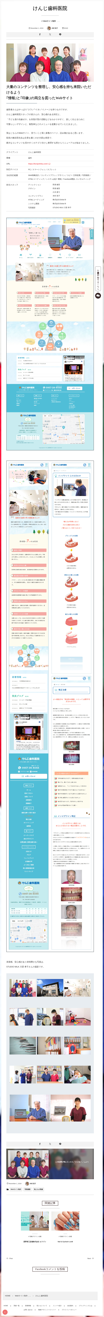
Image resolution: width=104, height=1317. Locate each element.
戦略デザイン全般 (35, 1236)
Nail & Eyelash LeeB (65, 1242)
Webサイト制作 (49, 21)
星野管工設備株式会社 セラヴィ (34, 1242)
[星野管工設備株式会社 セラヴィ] (35, 1221)
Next (89, 1258)
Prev (11, 1258)
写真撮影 (27, 1189)
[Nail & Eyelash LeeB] (65, 1221)
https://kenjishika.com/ (38, 164)
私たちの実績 (38, 1189)
